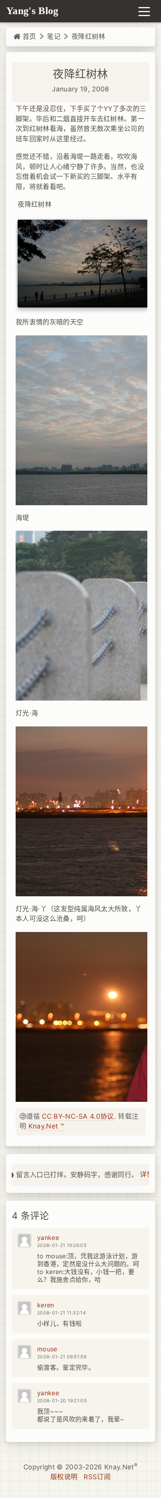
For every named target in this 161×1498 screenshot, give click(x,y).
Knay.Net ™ (45, 1126)
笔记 (54, 36)
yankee (48, 1237)
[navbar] (144, 10)
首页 (28, 36)
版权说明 (63, 1477)
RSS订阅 (97, 1477)
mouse (47, 1349)
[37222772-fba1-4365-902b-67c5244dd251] (83, 263)
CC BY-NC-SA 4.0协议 (78, 1116)
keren (45, 1305)
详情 (147, 1174)
